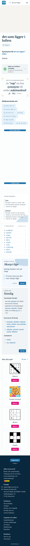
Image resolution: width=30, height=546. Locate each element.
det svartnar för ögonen (9, 116)
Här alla (15, 283)
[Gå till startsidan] (4, 2)
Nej (13, 93)
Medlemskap (8, 527)
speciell (8, 237)
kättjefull (14, 331)
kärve (8, 240)
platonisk (12, 342)
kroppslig (10, 322)
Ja (9, 93)
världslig (16, 322)
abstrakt (9, 252)
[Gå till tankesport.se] (15, 481)
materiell (22, 322)
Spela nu (15, 380)
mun (17, 310)
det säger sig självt (8, 119)
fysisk (8, 324)
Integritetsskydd (9, 520)
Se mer (24, 359)
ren (8, 342)
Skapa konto (15, 460)
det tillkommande (8, 123)
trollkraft (9, 230)
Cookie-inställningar (10, 522)
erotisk (9, 331)
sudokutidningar (9, 478)
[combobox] (17, 2)
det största (20, 112)
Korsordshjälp (8, 503)
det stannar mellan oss (9, 109)
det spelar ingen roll (8, 105)
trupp (8, 235)
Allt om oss (7, 536)
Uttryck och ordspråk (10, 508)
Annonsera (7, 539)
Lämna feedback (9, 513)
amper (8, 242)
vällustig (13, 308)
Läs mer (22, 283)
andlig (9, 339)
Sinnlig (8, 293)
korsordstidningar (9, 476)
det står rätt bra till (8, 112)
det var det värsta (21, 123)
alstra (8, 249)
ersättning (9, 247)
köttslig (13, 324)
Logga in (15, 463)
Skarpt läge (11, 264)
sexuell (21, 329)
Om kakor (7, 525)
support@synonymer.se (11, 487)
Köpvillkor (7, 529)
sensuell (7, 308)
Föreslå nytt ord (9, 510)
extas (8, 245)
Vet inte (19, 93)
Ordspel (6, 506)
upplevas (14, 301)
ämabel (8, 233)
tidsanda (4, 58)
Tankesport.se (8, 474)
